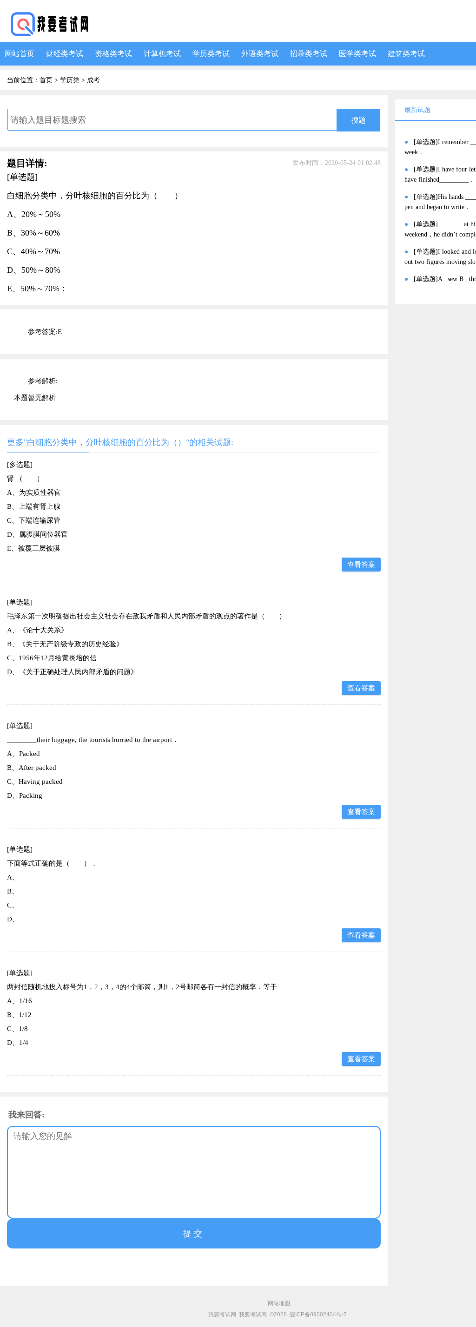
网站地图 (279, 1303)
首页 (46, 80)
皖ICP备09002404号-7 (318, 1314)
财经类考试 (64, 54)
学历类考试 (211, 54)
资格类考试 (113, 54)
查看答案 (361, 564)
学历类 (69, 80)
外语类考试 (259, 54)
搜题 (358, 120)
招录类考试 (308, 54)
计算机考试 (162, 54)
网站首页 (19, 54)
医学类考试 (357, 54)
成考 (93, 80)
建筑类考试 (406, 54)
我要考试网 (222, 1314)
